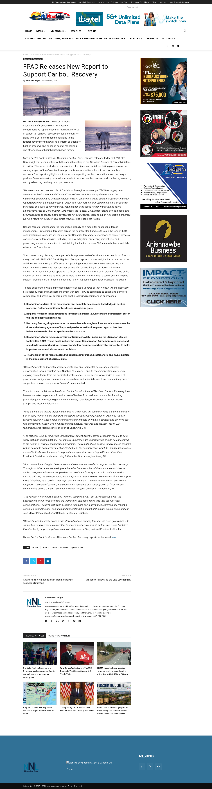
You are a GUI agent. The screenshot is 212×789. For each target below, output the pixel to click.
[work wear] (163, 133)
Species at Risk (77, 547)
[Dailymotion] (47, 621)
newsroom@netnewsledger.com (95, 769)
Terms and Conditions (140, 2)
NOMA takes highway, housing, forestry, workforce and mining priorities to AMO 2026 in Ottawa (112, 671)
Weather (76, 31)
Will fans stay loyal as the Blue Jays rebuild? (108, 579)
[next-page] (30, 720)
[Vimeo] (75, 621)
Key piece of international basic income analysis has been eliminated (48, 581)
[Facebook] (167, 46)
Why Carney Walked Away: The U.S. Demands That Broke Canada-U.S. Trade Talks (76, 671)
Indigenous (57, 31)
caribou (35, 547)
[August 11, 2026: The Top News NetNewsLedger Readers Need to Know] (40, 693)
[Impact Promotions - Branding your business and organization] (163, 287)
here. (114, 537)
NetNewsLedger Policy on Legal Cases (113, 2)
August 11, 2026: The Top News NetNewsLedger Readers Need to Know (38, 710)
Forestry (45, 547)
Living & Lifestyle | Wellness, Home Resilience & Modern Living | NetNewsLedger (74, 38)
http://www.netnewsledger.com (57, 602)
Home (28, 31)
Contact (163, 2)
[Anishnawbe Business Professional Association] (163, 238)
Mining (151, 38)
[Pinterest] (40, 561)
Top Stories (37, 59)
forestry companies (60, 547)
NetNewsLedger (33, 80)
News (39, 31)
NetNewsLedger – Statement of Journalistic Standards (73, 2)
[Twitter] (173, 46)
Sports (92, 31)
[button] (185, 31)
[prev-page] (25, 720)
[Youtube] (178, 46)
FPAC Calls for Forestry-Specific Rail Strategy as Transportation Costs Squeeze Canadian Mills (112, 710)
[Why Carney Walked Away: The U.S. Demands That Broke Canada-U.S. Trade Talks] (77, 653)
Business (167, 38)
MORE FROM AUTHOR (59, 635)
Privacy (154, 2)
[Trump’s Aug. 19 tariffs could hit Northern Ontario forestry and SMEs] (77, 693)
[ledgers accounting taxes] (163, 186)
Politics (135, 38)
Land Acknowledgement (179, 2)
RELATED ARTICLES (34, 635)
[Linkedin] (48, 561)
